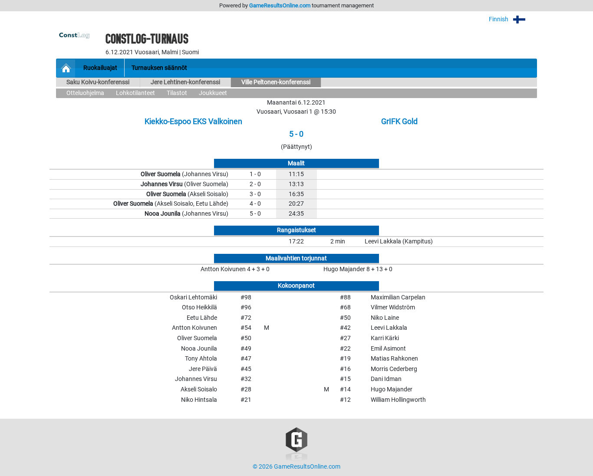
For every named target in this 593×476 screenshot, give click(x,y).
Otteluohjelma (85, 93)
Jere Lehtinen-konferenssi (185, 82)
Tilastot (177, 93)
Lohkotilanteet (135, 93)
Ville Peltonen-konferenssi (275, 82)
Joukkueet (213, 93)
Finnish (499, 19)
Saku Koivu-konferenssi (97, 82)
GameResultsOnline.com (279, 5)
